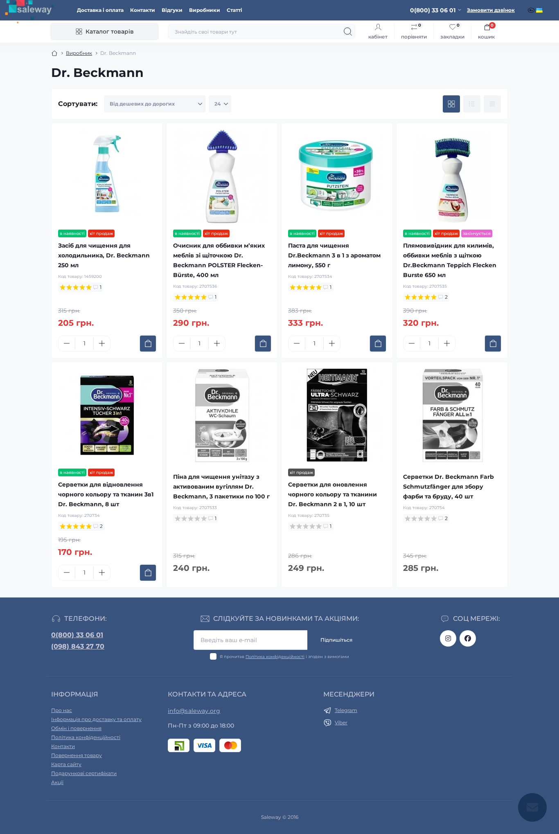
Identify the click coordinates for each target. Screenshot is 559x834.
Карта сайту (66, 764)
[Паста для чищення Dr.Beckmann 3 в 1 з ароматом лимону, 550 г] (337, 176)
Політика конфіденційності (275, 656)
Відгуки (172, 10)
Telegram (346, 710)
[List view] (471, 104)
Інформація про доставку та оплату (96, 719)
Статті (234, 10)
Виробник (79, 53)
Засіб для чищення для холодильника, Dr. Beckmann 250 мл (104, 255)
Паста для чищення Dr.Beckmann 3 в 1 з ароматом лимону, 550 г (334, 255)
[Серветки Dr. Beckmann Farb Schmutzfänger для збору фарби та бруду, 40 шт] (452, 415)
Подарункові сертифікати (84, 773)
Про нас (61, 710)
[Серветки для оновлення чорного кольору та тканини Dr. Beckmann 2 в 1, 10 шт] (337, 415)
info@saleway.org (194, 711)
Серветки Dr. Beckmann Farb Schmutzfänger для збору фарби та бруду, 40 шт (448, 486)
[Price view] (492, 104)
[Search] (347, 31)
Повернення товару (76, 755)
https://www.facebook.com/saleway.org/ (468, 638)
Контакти (142, 10)
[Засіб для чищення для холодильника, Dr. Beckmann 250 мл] (107, 176)
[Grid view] (451, 104)
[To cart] (148, 344)
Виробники (204, 10)
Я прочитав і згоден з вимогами (284, 656)
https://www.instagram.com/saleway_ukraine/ (448, 638)
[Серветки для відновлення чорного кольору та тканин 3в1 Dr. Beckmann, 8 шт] (107, 415)
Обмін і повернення (76, 728)
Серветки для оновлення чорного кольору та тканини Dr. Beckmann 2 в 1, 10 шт (332, 494)
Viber (341, 722)
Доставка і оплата (100, 10)
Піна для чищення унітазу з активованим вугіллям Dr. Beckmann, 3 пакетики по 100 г (221, 486)
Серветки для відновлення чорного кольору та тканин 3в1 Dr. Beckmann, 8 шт (105, 494)
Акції (57, 782)
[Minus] (67, 343)
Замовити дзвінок (491, 10)
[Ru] (532, 10)
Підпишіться (336, 640)
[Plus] (102, 343)
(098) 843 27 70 (77, 646)
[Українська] (540, 10)
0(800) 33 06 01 (77, 635)
